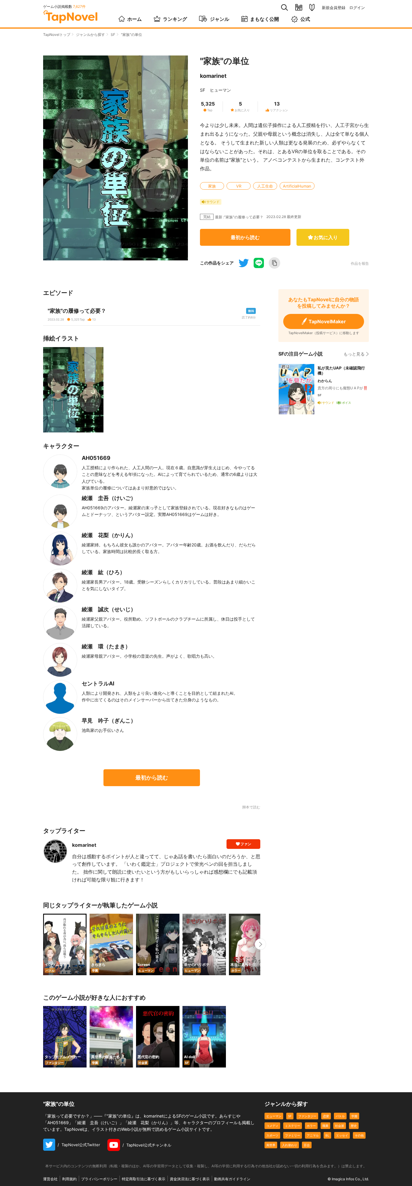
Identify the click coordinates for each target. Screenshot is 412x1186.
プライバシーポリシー (99, 1179)
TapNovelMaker (327, 321)
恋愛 (326, 1116)
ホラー (311, 1125)
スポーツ (272, 1135)
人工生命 (265, 186)
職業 (325, 1125)
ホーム (134, 19)
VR (238, 186)
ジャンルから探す (90, 34)
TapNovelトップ (56, 34)
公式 (305, 19)
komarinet (213, 76)
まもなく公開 (264, 19)
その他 (359, 1135)
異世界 (270, 1145)
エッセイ (342, 1135)
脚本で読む (251, 807)
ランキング (175, 19)
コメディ (272, 1125)
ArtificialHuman (297, 186)
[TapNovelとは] (312, 7)
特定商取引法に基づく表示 (143, 1179)
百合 (307, 1145)
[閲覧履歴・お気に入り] (298, 7)
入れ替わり (289, 1145)
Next (260, 944)
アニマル (313, 1135)
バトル (340, 1116)
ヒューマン (220, 90)
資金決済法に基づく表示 (190, 1179)
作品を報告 (360, 263)
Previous (43, 944)
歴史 (354, 1125)
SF (113, 34)
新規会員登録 (333, 8)
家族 (212, 186)
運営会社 (50, 1179)
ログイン (357, 8)
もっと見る (354, 354)
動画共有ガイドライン (232, 1179)
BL (327, 1135)
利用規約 (69, 1179)
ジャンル (219, 19)
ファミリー (292, 1135)
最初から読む (245, 237)
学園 (354, 1116)
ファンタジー (307, 1116)
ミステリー (292, 1125)
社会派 (339, 1125)
